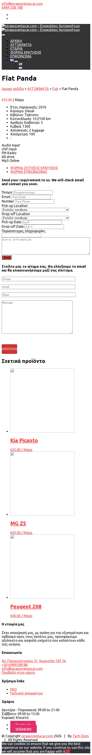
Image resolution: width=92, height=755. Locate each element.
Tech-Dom (81, 736)
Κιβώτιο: (17, 115)
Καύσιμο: (17, 111)
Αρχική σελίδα (13, 89)
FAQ (13, 689)
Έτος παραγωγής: (24, 107)
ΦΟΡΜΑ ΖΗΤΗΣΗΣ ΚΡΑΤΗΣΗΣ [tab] (34, 168)
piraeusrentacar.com (37, 736)
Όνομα (7, 192)
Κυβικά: (16, 126)
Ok (68, 751)
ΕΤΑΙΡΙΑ (16, 48)
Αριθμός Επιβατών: (25, 122)
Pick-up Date (11, 222)
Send (6, 257)
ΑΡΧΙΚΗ (16, 41)
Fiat (55, 89)
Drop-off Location (16, 214)
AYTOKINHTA (21, 45)
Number (8, 201)
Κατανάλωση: (21, 119)
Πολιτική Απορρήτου (26, 693)
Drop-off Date (13, 226)
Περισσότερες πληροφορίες (23, 231)
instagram (23, 729)
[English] (20, 64)
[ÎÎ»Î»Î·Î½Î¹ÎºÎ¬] (12, 60)
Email (6, 197)
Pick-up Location (15, 206)
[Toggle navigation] (3, 34)
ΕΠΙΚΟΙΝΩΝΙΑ (20, 56)
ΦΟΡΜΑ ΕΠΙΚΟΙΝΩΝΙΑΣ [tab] (28, 172)
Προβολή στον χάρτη (18, 672)
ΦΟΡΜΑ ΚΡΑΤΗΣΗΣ (25, 52)
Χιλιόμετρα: (19, 134)
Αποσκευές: (19, 130)
